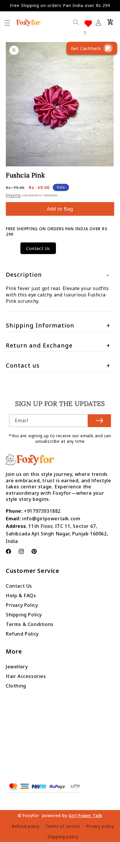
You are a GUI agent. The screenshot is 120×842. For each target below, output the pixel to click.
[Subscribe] (99, 420)
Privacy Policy (22, 605)
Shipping (13, 195)
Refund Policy (22, 634)
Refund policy (26, 826)
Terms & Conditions (30, 624)
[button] (110, 22)
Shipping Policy (24, 614)
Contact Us (38, 248)
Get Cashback (86, 48)
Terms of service (62, 826)
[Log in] (100, 22)
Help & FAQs (21, 595)
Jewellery (17, 666)
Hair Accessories (26, 676)
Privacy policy (100, 826)
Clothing (16, 686)
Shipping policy (62, 836)
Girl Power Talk (85, 815)
